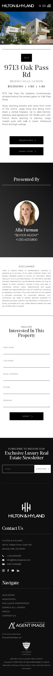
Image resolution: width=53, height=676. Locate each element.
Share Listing (26, 151)
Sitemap (14, 665)
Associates (9, 599)
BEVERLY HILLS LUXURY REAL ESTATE (26, 659)
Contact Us (9, 615)
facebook (8, 570)
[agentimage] (26, 626)
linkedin (18, 570)
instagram (3, 570)
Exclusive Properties (15, 603)
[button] (3, 28)
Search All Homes (13, 607)
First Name (8, 347)
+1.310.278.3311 (13, 555)
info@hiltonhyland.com (18, 560)
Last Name (8, 361)
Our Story (8, 595)
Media (6, 611)
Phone (6, 387)
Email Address (10, 374)
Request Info (26, 140)
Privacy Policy (25, 665)
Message (7, 400)
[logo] (26, 509)
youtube (13, 570)
